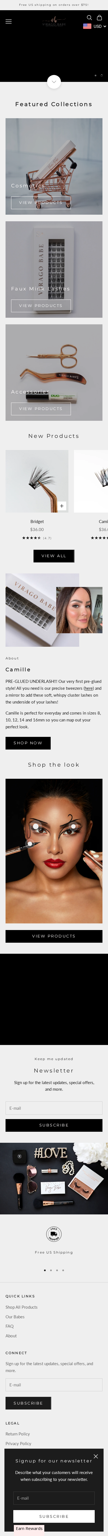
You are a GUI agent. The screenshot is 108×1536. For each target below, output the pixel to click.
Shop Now (28, 742)
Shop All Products (22, 1307)
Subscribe (54, 1516)
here (89, 688)
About (11, 1335)
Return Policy (18, 1433)
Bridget (37, 521)
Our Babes (15, 1316)
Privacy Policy (18, 1443)
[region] (54, 46)
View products (41, 202)
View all (54, 555)
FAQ (10, 1326)
